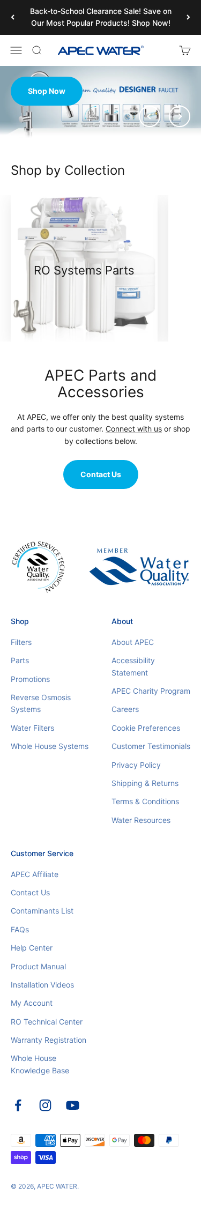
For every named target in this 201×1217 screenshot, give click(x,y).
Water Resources (140, 820)
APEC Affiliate (34, 874)
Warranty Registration (48, 1039)
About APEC (132, 642)
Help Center (32, 947)
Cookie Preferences (145, 727)
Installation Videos (42, 984)
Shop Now (46, 90)
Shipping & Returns (144, 783)
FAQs (20, 929)
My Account (32, 1002)
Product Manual (38, 966)
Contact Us (100, 474)
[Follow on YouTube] (72, 1105)
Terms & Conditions (145, 801)
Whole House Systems (49, 746)
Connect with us (134, 428)
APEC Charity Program (150, 690)
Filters (21, 642)
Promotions (30, 679)
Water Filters (32, 727)
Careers (125, 709)
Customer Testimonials (150, 746)
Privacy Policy (136, 764)
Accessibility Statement (133, 666)
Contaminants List (42, 910)
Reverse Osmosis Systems (41, 703)
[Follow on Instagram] (45, 1105)
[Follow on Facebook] (18, 1105)
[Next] (188, 17)
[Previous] (12, 17)
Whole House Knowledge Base (40, 1063)
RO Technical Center (47, 1021)
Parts (20, 660)
